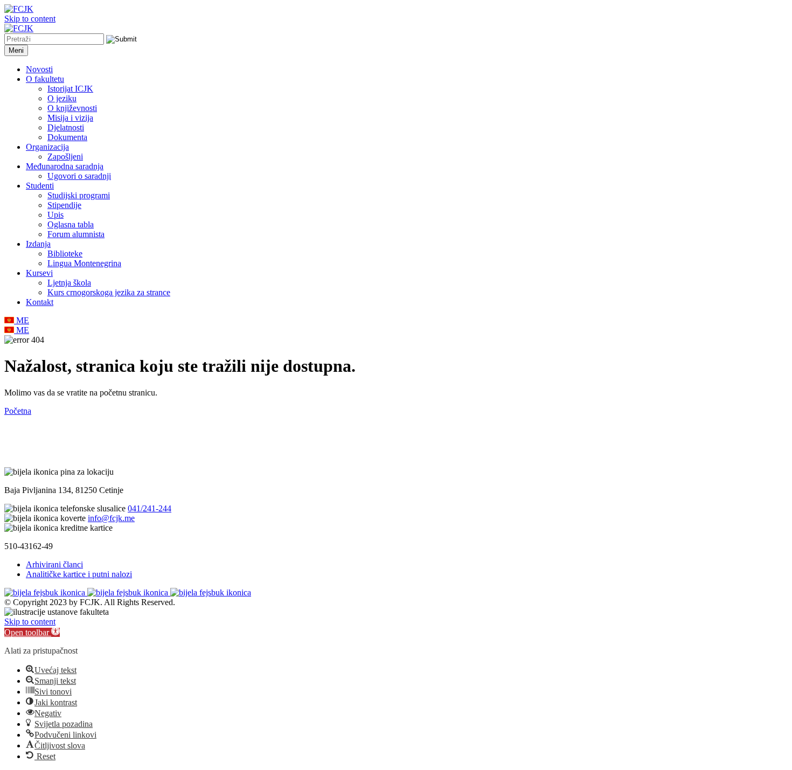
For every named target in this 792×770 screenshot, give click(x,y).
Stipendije (64, 205)
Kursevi (39, 273)
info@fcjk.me (111, 518)
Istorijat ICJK (70, 88)
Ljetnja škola (69, 282)
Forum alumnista (76, 234)
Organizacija (47, 146)
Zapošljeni (65, 156)
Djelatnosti (65, 127)
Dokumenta (67, 137)
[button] (32, 632)
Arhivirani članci (54, 564)
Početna (17, 410)
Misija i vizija (70, 117)
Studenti (40, 185)
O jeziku (62, 98)
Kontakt (39, 302)
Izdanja (38, 243)
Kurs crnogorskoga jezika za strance (108, 292)
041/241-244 (149, 508)
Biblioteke (64, 253)
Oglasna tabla (70, 224)
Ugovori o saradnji (79, 176)
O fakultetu (45, 79)
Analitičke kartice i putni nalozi (79, 574)
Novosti (39, 69)
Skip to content (29, 18)
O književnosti (72, 108)
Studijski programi (78, 195)
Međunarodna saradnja (64, 166)
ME (21, 320)
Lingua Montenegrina (84, 263)
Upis (55, 214)
